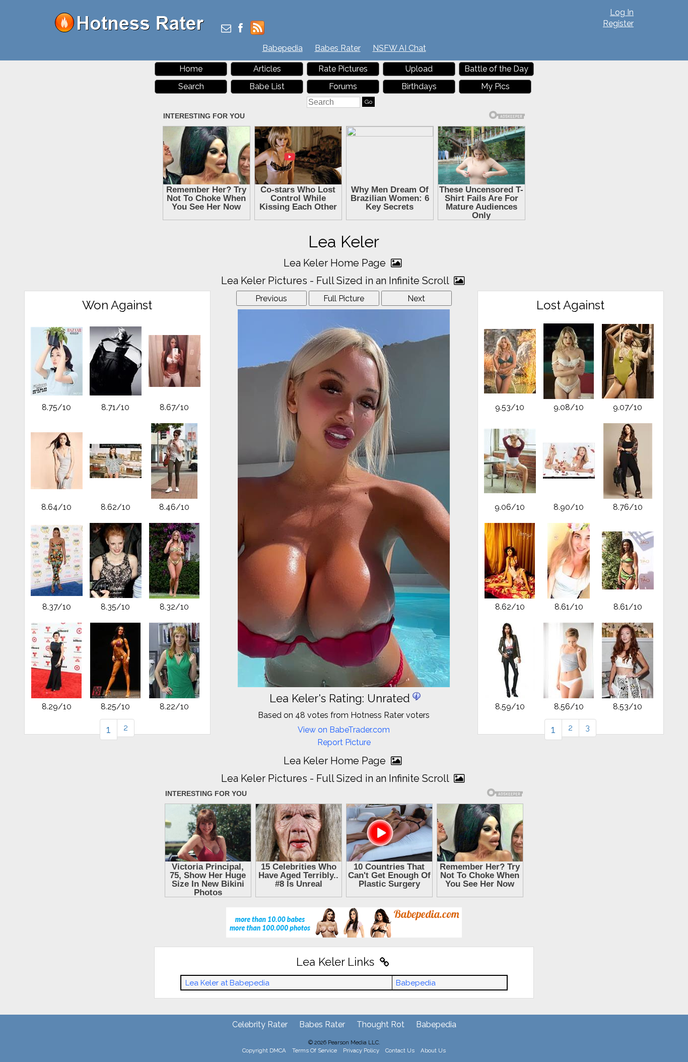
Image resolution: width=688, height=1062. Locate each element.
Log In (622, 12)
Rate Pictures (343, 69)
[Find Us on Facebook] (240, 29)
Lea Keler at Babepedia (227, 982)
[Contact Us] (226, 29)
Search (191, 86)
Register (618, 23)
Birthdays (419, 86)
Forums (343, 86)
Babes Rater (338, 48)
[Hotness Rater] (133, 30)
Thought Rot (380, 1024)
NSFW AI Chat (399, 48)
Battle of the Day (496, 69)
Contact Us (400, 1050)
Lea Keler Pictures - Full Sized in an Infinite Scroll (336, 281)
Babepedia (282, 48)
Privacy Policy (361, 1050)
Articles (267, 69)
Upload (419, 69)
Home (190, 69)
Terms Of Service (314, 1050)
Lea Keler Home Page (336, 263)
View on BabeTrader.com (344, 730)
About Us (433, 1050)
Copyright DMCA (264, 1050)
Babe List (267, 86)
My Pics (495, 86)
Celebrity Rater (260, 1024)
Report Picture (344, 742)
